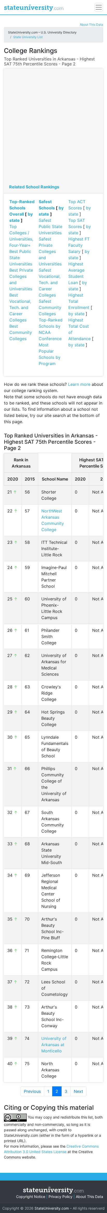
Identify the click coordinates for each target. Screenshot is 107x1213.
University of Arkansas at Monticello (53, 1044)
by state (76, 313)
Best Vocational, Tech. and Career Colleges (20, 307)
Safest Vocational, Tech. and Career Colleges (50, 283)
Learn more (79, 384)
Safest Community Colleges (50, 307)
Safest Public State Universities (50, 226)
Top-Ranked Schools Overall (22, 208)
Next (78, 1091)
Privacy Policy (60, 1196)
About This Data (91, 24)
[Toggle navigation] (99, 7)
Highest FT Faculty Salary (79, 245)
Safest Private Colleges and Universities (50, 251)
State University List (28, 37)
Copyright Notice (30, 1196)
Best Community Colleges (20, 332)
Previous (32, 1091)
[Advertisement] (53, 127)
